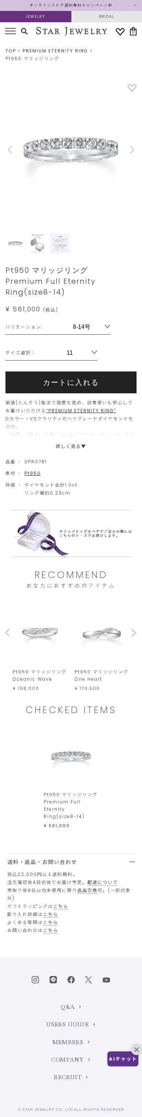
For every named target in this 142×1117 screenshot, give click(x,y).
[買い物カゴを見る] (133, 31)
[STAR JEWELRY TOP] (71, 31)
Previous (15, 149)
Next (127, 149)
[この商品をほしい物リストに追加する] (132, 90)
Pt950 (32, 473)
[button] (122, 1058)
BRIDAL (106, 16)
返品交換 (87, 890)
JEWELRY (35, 16)
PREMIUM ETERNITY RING (55, 51)
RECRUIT (68, 1077)
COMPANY (67, 1059)
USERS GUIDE (67, 1024)
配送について (102, 882)
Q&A (68, 1007)
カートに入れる (71, 382)
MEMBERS (67, 1042)
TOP (10, 51)
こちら (60, 906)
